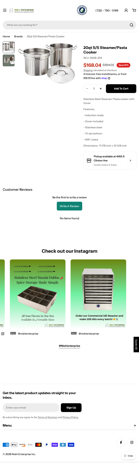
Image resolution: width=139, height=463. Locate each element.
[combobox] (69, 25)
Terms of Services (47, 417)
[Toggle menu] (5, 10)
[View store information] (130, 160)
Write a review (69, 206)
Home (6, 36)
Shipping (88, 70)
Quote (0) (136, 344)
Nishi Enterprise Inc (23, 454)
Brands (18, 36)
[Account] (126, 10)
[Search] (132, 25)
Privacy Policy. (70, 417)
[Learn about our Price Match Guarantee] (82, 10)
